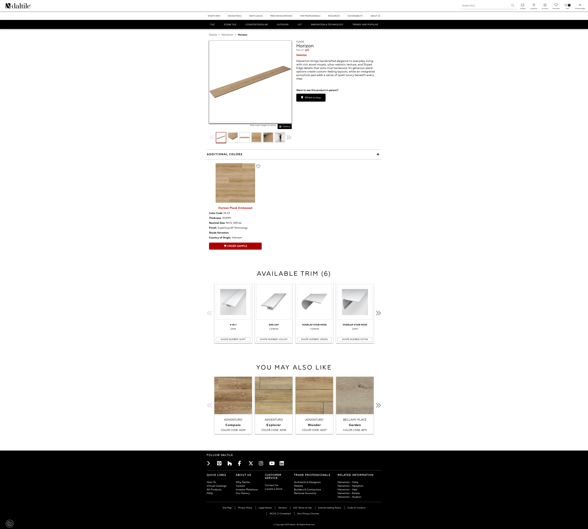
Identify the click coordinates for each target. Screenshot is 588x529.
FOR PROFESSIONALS (310, 16)
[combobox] (484, 5)
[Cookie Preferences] (9, 523)
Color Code (215, 213)
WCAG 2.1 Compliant (280, 513)
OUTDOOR (282, 24)
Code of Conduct (356, 507)
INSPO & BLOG (256, 16)
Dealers (298, 485)
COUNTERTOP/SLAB (257, 24)
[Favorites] (556, 6)
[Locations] (533, 6)
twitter (251, 463)
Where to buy (313, 97)
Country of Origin (219, 237)
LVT (300, 24)
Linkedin (283, 463)
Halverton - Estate (349, 493)
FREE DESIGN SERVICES (281, 16)
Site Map (227, 507)
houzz (231, 463)
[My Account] (545, 6)
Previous (212, 137)
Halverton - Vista (348, 482)
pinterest (220, 463)
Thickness (215, 218)
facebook (241, 463)
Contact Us (271, 485)
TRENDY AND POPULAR (365, 24)
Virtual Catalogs (216, 485)
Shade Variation (219, 232)
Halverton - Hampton (350, 485)
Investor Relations (247, 489)
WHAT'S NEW (214, 16)
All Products (214, 489)
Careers (240, 485)
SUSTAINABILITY (355, 16)
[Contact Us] (522, 6)
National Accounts (305, 493)
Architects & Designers (307, 482)
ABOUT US (375, 16)
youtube (272, 463)
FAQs (210, 493)
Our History (243, 493)
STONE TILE (230, 24)
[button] (512, 5)
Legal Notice (265, 507)
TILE (212, 24)
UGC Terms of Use (302, 507)
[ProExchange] (580, 6)
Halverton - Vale (347, 489)
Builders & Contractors (307, 489)
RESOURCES (334, 16)
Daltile (213, 34)
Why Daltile (243, 482)
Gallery (286, 126)
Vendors (282, 507)
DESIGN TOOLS (235, 16)
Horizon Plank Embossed (235, 208)
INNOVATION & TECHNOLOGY (327, 24)
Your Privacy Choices (308, 513)
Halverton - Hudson (349, 497)
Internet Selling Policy (329, 507)
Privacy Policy (245, 507)
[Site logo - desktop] (9, 5)
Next (289, 137)
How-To (211, 482)
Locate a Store (273, 489)
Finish (212, 227)
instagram (262, 463)
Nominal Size (217, 223)
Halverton (227, 34)
